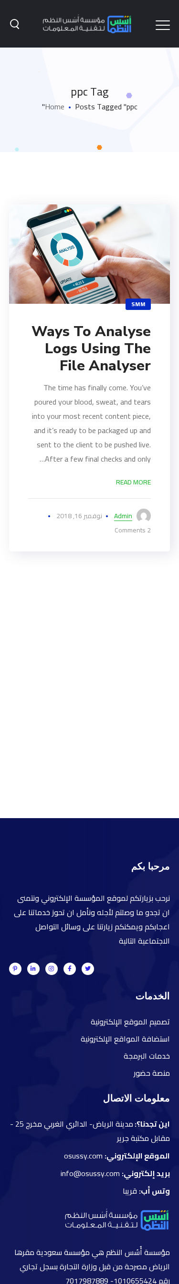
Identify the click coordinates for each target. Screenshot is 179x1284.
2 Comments (133, 530)
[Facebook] (69, 969)
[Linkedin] (33, 969)
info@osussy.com (90, 1173)
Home (54, 106)
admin (123, 516)
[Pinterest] (15, 969)
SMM (138, 304)
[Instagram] (51, 969)
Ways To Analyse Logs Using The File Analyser (91, 349)
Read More (133, 482)
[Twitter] (88, 969)
